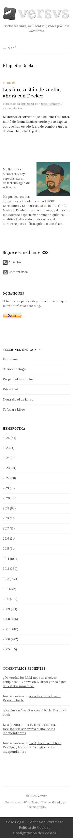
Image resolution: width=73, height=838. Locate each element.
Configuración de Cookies (34, 833)
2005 (6, 649)
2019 (6, 508)
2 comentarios (12, 108)
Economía (10, 359)
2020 (6, 498)
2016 (6, 538)
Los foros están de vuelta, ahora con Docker (32, 93)
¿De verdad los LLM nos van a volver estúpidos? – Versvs (30, 680)
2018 (6, 518)
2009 (6, 609)
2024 (6, 458)
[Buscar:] (66, 48)
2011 (5, 589)
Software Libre (14, 409)
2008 (6, 619)
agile (21, 183)
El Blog (9, 83)
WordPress (31, 802)
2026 (6, 438)
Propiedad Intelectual (18, 379)
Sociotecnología (14, 369)
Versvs (42, 796)
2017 (6, 528)
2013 (6, 569)
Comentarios (17, 272)
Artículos (14, 262)
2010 (6, 599)
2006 (6, 639)
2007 (6, 629)
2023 (6, 468)
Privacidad (10, 389)
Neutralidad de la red (18, 399)
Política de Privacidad (46, 822)
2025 (6, 448)
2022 (6, 478)
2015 (6, 549)
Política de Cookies (34, 827)
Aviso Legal (14, 822)
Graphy (57, 802)
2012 (6, 579)
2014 (6, 559)
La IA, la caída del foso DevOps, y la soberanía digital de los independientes (30, 729)
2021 (6, 488)
